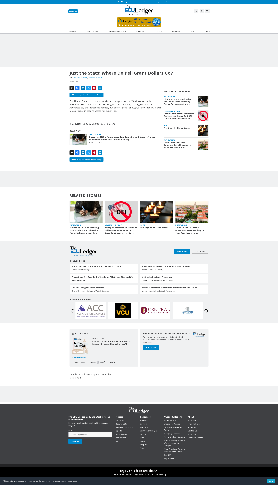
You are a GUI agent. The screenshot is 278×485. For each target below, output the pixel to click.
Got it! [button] (271, 481)
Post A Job (199, 251)
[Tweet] (88, 88)
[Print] (72, 88)
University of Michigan (82, 269)
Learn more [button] (72, 481)
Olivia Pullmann (80, 77)
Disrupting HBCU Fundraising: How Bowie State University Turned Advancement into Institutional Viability (122, 138)
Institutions (95, 134)
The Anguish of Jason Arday (177, 128)
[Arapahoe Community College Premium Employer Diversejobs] (155, 310)
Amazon (93, 362)
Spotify (102, 362)
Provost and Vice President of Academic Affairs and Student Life (102, 277)
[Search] (202, 11)
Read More (151, 348)
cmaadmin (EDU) (95, 77)
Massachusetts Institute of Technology (159, 291)
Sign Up (75, 441)
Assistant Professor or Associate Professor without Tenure (169, 288)
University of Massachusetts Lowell (157, 280)
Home (166, 126)
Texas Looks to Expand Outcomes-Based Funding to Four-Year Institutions (177, 145)
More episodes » (79, 357)
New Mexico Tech (79, 280)
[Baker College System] (123, 310)
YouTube (113, 362)
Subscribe (73, 11)
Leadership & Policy (172, 111)
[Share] (77, 88)
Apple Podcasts (79, 362)
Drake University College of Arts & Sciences (90, 291)
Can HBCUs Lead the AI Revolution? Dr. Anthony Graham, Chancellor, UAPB (111, 342)
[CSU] (90, 310)
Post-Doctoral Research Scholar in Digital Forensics (166, 266)
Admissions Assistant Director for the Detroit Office (96, 266)
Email (70, 430)
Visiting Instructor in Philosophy (157, 277)
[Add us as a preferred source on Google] (100, 88)
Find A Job (182, 251)
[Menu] (207, 11)
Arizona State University (152, 269)
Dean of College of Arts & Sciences (88, 288)
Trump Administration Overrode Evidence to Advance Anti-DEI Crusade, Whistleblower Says (179, 116)
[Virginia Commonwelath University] (188, 310)
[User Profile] (196, 11)
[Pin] (94, 88)
